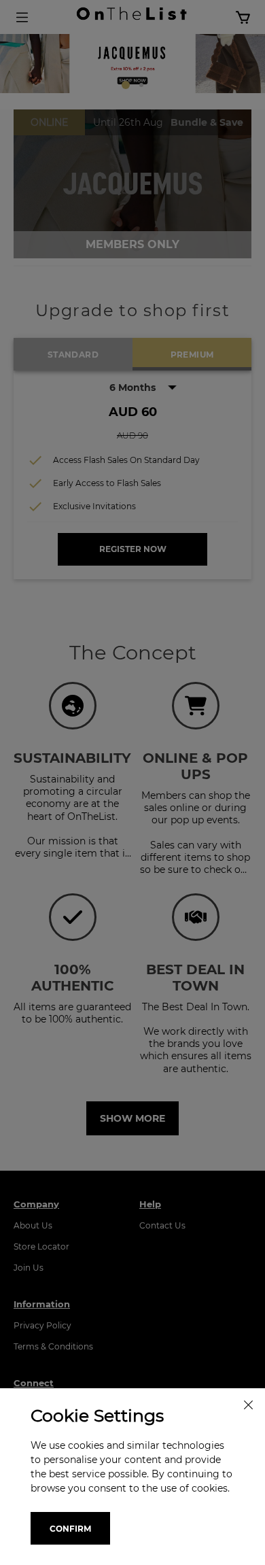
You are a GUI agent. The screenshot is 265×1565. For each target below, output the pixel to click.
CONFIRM (70, 1529)
